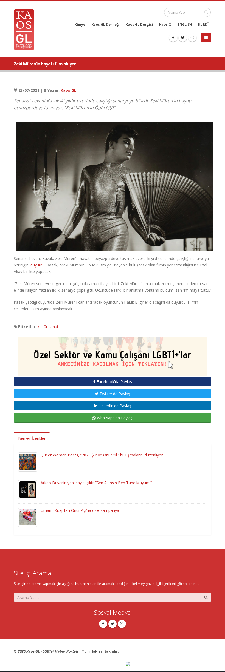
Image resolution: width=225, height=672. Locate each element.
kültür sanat (48, 326)
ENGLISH (185, 24)
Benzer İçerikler (32, 438)
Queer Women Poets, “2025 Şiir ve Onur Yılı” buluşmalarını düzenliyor (102, 455)
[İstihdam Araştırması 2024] (112, 353)
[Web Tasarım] (168, 664)
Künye (80, 24)
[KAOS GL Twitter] (183, 37)
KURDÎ (203, 24)
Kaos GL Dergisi (139, 24)
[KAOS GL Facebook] (173, 37)
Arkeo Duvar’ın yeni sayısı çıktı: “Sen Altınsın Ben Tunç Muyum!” (96, 482)
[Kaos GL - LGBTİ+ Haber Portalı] (26, 29)
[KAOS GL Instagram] (192, 37)
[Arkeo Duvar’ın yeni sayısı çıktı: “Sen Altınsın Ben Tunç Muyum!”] (27, 489)
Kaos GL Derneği (105, 24)
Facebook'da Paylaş (113, 381)
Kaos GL (68, 90)
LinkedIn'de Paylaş (114, 405)
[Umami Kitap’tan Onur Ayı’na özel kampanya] (27, 516)
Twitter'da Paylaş (114, 393)
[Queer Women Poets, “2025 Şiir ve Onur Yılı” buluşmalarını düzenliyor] (27, 461)
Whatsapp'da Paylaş (114, 417)
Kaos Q (165, 24)
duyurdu (37, 265)
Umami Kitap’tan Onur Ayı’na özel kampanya (80, 510)
